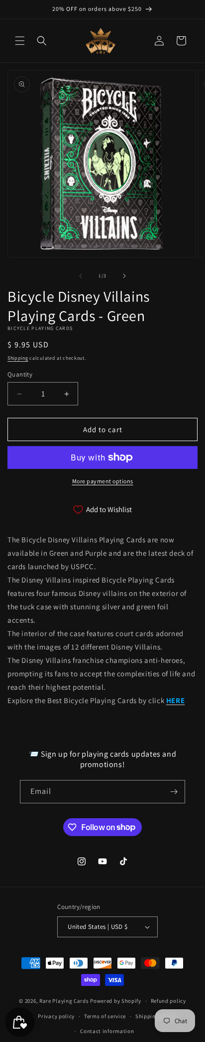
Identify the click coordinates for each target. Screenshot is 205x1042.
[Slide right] (124, 276)
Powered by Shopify (115, 1000)
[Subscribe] (174, 791)
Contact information (107, 1031)
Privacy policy (56, 1016)
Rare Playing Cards (64, 1000)
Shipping (17, 358)
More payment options (102, 481)
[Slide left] (81, 276)
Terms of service (105, 1016)
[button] (20, 41)
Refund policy (168, 1000)
